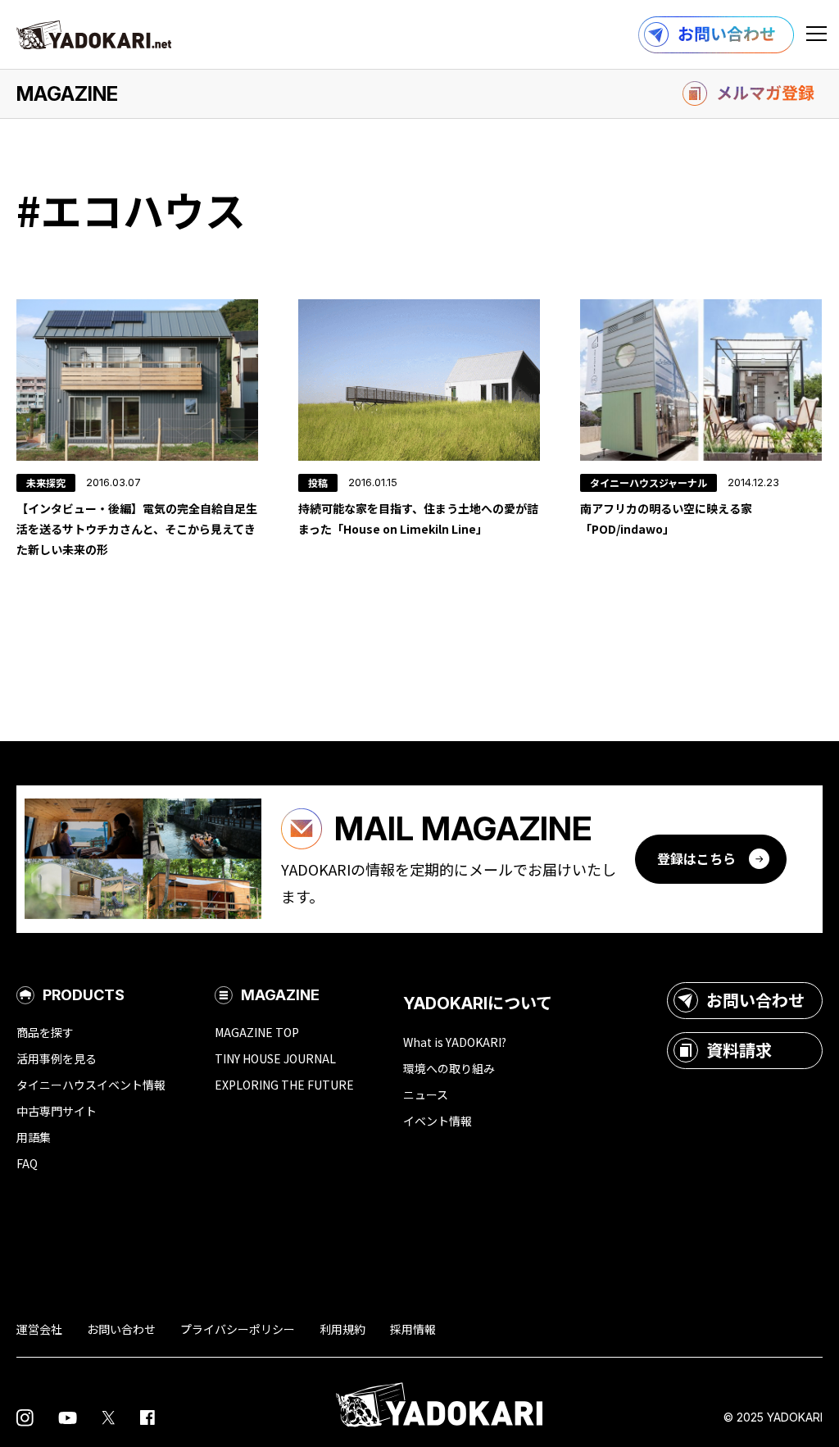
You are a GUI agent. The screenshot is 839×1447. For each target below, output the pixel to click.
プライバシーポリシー (237, 1329)
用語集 (33, 1137)
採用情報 (413, 1329)
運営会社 (39, 1329)
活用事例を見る (56, 1058)
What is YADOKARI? (454, 1042)
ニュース (425, 1094)
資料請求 (739, 1050)
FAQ (27, 1163)
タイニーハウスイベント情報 (91, 1084)
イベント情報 (437, 1121)
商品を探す (45, 1032)
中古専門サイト (56, 1111)
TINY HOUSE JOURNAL (275, 1058)
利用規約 (342, 1329)
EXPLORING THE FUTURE (284, 1084)
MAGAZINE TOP (257, 1032)
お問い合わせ (755, 1000)
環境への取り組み (449, 1068)
